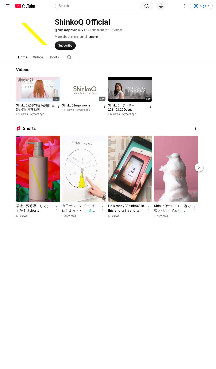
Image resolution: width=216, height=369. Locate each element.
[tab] (23, 57)
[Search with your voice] (161, 6)
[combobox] (99, 5)
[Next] (199, 167)
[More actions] (58, 106)
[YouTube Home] (25, 6)
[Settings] (184, 5)
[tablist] (108, 57)
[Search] (146, 6)
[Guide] (7, 5)
